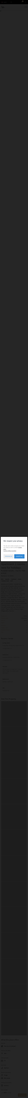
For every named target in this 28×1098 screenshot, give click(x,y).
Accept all (19, 556)
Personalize (8, 556)
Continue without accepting (9, 550)
